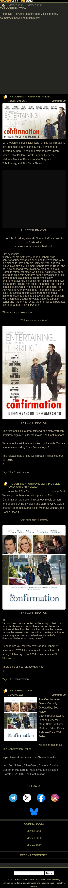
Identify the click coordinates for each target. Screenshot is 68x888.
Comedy (44, 765)
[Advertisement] (34, 58)
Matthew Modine (39, 769)
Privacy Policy (53, 880)
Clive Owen (30, 765)
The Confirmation (18, 472)
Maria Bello (21, 769)
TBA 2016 (18, 774)
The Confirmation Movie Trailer (29, 96)
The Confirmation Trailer (16, 749)
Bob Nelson (15, 765)
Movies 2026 (35, 5)
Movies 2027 (34, 845)
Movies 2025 (16, 5)
